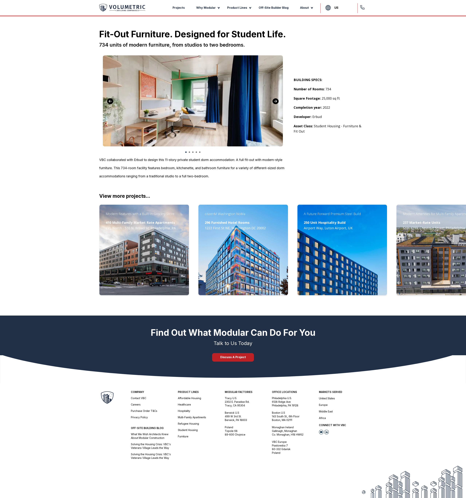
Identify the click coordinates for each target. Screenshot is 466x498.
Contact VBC (138, 398)
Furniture (183, 436)
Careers (136, 404)
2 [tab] (189, 152)
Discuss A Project (233, 357)
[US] (328, 7)
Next (276, 101)
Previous (110, 101)
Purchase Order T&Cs (144, 410)
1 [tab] (186, 152)
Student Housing (188, 430)
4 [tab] (196, 152)
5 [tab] (199, 152)
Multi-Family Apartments (192, 417)
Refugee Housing (188, 423)
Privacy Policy (139, 417)
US (336, 7)
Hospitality (184, 410)
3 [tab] (192, 152)
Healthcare (184, 404)
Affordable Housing (189, 398)
